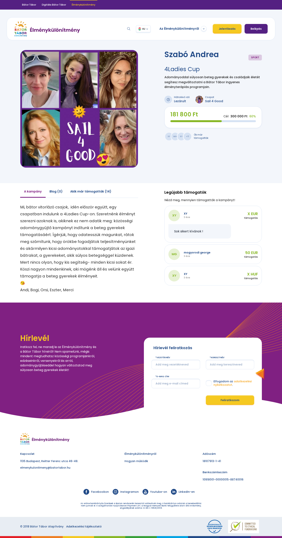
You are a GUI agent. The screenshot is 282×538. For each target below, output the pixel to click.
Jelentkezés (227, 29)
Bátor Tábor (29, 4)
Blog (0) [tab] (56, 191)
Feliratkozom (230, 400)
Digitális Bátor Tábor (54, 4)
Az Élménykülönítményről (179, 28)
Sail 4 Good (214, 101)
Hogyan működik (136, 461)
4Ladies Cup (182, 69)
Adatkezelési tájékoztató (84, 526)
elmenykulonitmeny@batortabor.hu (45, 468)
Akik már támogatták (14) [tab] (90, 191)
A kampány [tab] (33, 191)
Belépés (256, 29)
